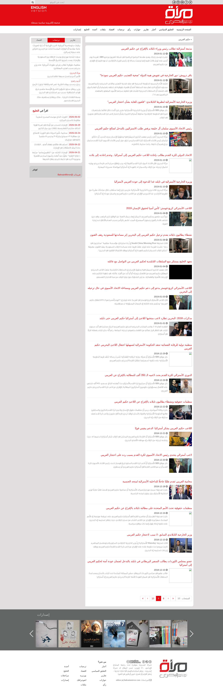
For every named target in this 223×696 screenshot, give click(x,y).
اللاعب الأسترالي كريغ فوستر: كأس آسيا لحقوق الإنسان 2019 (159, 208)
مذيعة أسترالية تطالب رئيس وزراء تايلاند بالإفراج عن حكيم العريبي (156, 48)
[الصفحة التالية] (147, 598)
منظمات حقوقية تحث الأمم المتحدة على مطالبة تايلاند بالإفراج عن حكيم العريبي (149, 508)
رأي (129, 29)
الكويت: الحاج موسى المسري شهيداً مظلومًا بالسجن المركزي (58, 118)
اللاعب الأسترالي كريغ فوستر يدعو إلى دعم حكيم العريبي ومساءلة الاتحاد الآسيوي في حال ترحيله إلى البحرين (140, 290)
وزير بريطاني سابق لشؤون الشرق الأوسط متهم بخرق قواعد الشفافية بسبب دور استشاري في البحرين (57, 90)
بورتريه (83, 675)
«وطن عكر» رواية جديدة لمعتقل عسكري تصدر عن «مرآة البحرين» (163, 629)
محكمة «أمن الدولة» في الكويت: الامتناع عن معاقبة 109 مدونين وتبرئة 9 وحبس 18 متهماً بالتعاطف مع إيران (56, 136)
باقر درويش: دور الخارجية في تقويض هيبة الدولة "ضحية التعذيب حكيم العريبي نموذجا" (146, 75)
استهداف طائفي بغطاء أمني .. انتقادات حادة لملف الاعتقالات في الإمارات (57, 146)
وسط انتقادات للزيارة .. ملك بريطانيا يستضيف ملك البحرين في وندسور (58, 98)
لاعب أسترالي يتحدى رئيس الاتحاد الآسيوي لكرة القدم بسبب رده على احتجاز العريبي (146, 454)
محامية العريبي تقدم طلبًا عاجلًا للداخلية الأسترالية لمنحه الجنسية (157, 481)
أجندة (94, 29)
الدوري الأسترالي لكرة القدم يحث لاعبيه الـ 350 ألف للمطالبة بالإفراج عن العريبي (148, 375)
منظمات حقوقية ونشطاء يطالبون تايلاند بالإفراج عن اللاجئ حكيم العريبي (153, 401)
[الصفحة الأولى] (173, 598)
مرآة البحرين (179, 15)
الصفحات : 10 (184, 598)
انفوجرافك (81, 680)
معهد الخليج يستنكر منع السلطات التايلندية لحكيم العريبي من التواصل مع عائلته (150, 261)
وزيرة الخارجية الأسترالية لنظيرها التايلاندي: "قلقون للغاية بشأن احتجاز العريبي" (150, 101)
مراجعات (65, 675)
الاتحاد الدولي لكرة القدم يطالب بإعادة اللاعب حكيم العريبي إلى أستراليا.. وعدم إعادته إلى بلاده (140, 155)
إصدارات (77, 29)
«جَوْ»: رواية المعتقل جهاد (72, 625)
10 (153, 598)
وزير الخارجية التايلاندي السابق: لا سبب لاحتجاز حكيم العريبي (159, 534)
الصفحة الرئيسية (184, 29)
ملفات (103, 29)
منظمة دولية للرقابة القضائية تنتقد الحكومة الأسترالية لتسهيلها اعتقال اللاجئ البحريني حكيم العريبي (143, 346)
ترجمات (120, 29)
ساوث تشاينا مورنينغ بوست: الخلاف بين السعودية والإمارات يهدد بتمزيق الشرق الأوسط (58, 58)
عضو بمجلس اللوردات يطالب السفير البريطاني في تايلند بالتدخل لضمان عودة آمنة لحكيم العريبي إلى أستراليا (139, 563)
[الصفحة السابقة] (168, 598)
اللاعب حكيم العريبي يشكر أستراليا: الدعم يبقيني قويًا (163, 428)
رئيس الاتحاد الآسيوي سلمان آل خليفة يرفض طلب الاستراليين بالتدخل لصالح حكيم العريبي (143, 128)
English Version (38, 9)
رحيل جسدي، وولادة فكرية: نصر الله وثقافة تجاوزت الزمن (56, 82)
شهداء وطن (95, 623)
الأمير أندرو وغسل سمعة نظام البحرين (63, 74)
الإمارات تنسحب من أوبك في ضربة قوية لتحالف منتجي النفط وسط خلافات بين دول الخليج (56, 126)
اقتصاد (111, 29)
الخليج (86, 29)
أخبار (154, 29)
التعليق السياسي (166, 29)
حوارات (137, 29)
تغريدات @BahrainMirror (69, 174)
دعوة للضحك (49, 623)
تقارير (146, 29)
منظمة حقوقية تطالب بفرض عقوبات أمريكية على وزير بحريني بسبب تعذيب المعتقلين (57, 66)
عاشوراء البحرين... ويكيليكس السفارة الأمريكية (117, 627)
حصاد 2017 (140, 623)
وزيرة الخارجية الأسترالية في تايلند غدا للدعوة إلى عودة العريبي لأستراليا (153, 181)
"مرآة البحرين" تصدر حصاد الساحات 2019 (185, 627)
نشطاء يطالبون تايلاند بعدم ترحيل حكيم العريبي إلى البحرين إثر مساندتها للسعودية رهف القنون (141, 234)
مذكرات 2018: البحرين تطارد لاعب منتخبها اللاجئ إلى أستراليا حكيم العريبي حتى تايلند (146, 318)
